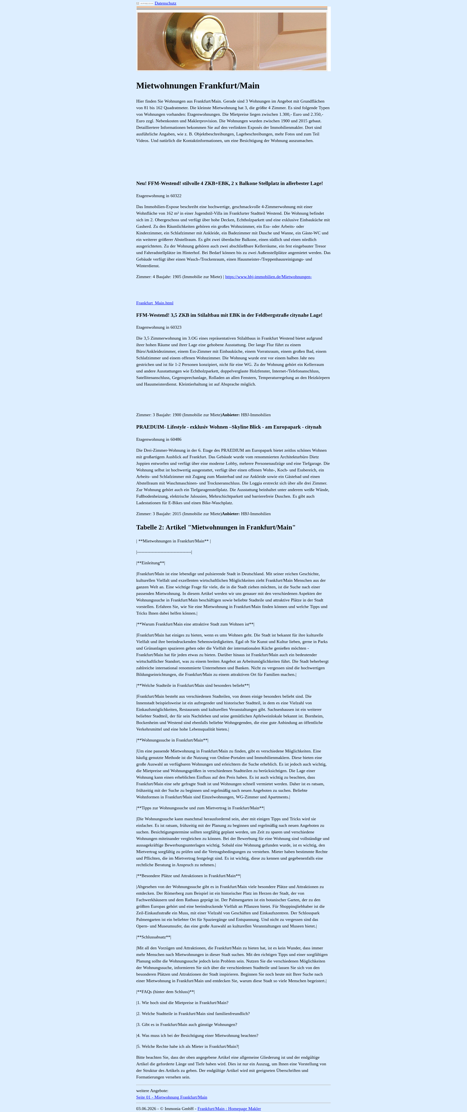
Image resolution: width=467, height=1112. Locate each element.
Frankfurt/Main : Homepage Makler (229, 1108)
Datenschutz (165, 3)
